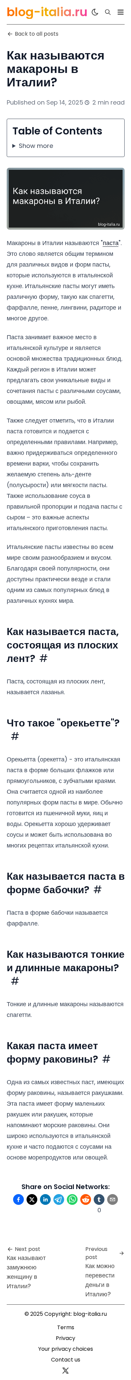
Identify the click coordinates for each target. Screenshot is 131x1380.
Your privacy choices (65, 1349)
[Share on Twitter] (32, 1199)
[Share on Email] (112, 1199)
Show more (36, 146)
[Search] (107, 12)
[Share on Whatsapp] (72, 1199)
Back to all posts (36, 34)
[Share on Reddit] (85, 1199)
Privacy (65, 1338)
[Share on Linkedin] (45, 1199)
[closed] (121, 12)
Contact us (65, 1360)
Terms (65, 1327)
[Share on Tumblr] (99, 1199)
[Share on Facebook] (18, 1199)
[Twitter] (65, 1371)
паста (111, 243)
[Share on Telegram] (58, 1199)
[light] (95, 12)
